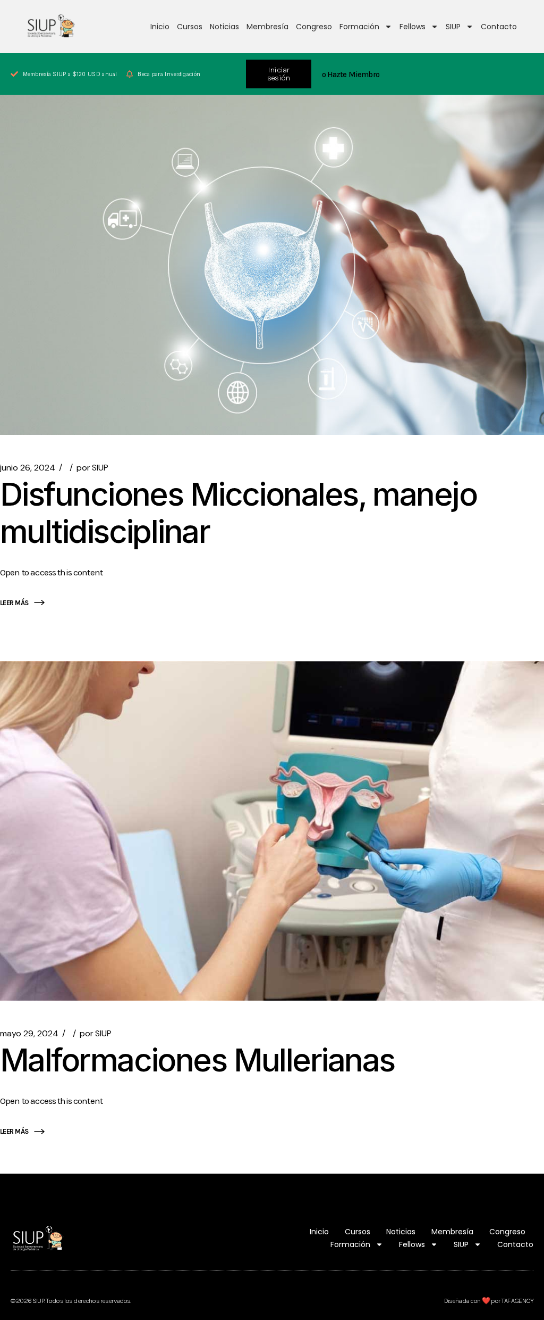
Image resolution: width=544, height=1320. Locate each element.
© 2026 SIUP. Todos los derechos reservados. (71, 1301)
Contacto (499, 26)
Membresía (267, 26)
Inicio (159, 26)
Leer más (14, 603)
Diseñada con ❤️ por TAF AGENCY (488, 1301)
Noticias (224, 26)
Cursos (189, 26)
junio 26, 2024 (27, 468)
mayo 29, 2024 (29, 1033)
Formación (359, 26)
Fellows (413, 26)
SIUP (453, 26)
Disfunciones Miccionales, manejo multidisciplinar (238, 512)
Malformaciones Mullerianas (197, 1060)
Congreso (314, 26)
